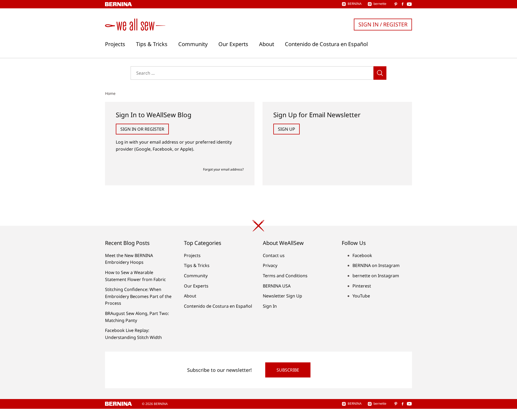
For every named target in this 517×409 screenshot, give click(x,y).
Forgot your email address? (223, 169)
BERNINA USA (277, 286)
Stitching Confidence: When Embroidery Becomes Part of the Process (138, 296)
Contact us (274, 255)
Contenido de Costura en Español (326, 44)
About (266, 44)
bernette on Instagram (375, 276)
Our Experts (233, 44)
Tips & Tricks (151, 44)
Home (110, 93)
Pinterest (361, 286)
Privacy (270, 265)
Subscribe (288, 370)
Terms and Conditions (285, 276)
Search (379, 73)
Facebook (362, 255)
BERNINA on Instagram (376, 265)
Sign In (270, 306)
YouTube (361, 296)
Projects (115, 44)
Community (193, 44)
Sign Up (286, 129)
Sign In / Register (382, 24)
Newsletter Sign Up (282, 296)
